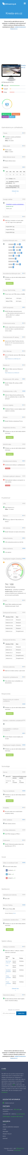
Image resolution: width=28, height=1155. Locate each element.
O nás (4, 1129)
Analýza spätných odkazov (11, 1127)
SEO (14, 1085)
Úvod (4, 1124)
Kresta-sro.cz (23, 66)
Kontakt (5, 1138)
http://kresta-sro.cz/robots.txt (12, 372)
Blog (4, 1136)
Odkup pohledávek (8, 977)
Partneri (5, 1131)
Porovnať (6, 116)
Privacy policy (7, 1134)
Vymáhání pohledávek (8, 971)
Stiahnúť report (7, 114)
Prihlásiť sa (9, 283)
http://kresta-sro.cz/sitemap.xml (12, 358)
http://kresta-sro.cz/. (8, 961)
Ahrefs (14, 913)
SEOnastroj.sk (19, 1148)
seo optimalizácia (20, 1114)
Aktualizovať (16, 114)
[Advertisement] (14, 47)
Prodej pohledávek (8, 983)
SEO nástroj (17, 1109)
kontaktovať (4, 1092)
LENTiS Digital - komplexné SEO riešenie (13, 1116)
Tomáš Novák (16, 1150)
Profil (7, 965)
